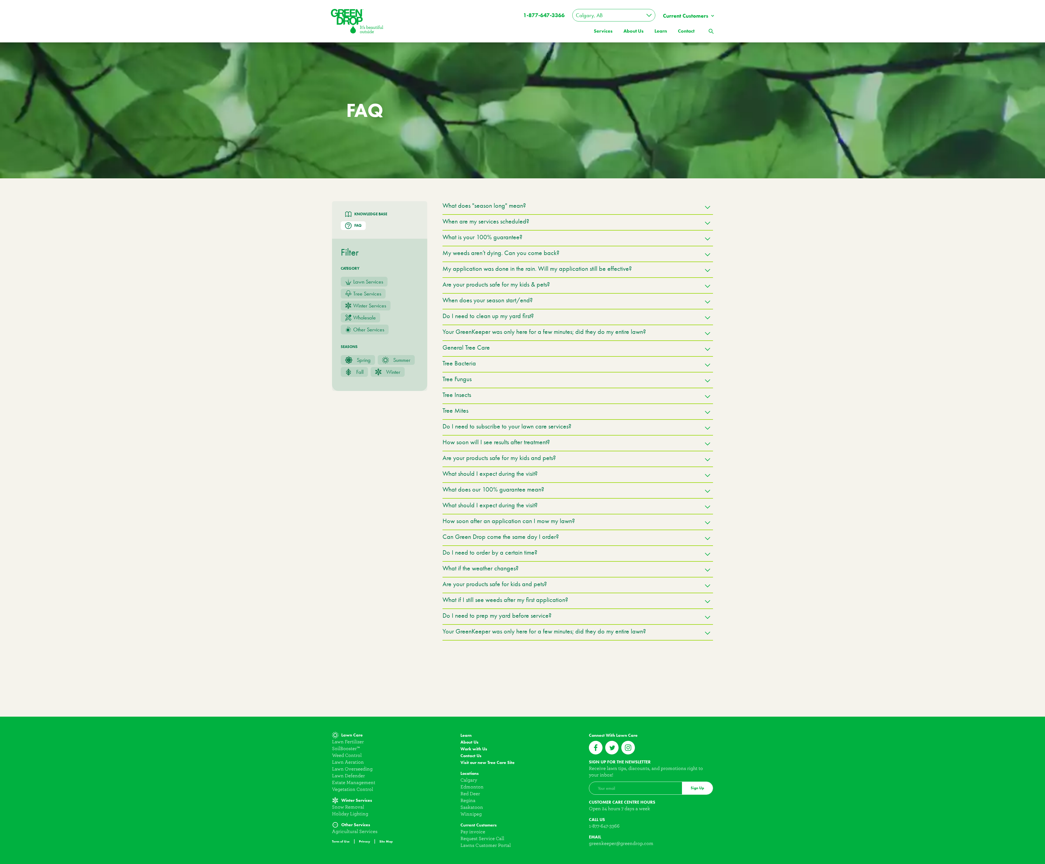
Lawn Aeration (348, 762)
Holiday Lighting (350, 813)
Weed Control (347, 755)
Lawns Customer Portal (485, 845)
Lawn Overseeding (352, 769)
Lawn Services (368, 281)
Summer (401, 360)
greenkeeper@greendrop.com (621, 843)
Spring (364, 360)
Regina (467, 800)
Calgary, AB (589, 15)
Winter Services (369, 305)
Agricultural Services (354, 831)
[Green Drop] (357, 21)
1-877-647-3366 (544, 15)
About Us (469, 742)
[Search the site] (711, 31)
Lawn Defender (348, 775)
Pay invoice (472, 831)
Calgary (468, 780)
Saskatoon (471, 807)
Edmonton (472, 787)
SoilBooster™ (346, 748)
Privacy (364, 841)
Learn (660, 31)
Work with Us (473, 748)
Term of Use (341, 841)
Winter (393, 372)
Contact (686, 31)
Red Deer (470, 793)
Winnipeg (471, 814)
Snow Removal (348, 807)
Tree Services (367, 293)
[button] (577, 207)
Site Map (386, 841)
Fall (360, 372)
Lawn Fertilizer (348, 741)
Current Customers (685, 16)
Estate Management (353, 782)
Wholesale (364, 317)
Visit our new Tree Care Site (487, 762)
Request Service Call (482, 838)
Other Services (368, 329)
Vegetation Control (352, 789)
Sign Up (697, 788)
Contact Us (470, 755)
